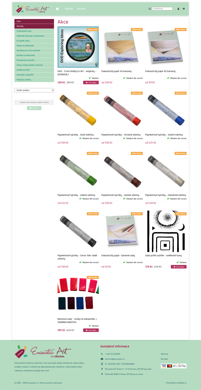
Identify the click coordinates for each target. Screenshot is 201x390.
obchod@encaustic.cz (115, 359)
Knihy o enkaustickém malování (30, 65)
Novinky (20, 26)
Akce (19, 21)
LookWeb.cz (181, 383)
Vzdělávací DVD (23, 70)
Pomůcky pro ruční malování (28, 50)
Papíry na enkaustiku (25, 45)
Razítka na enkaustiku (26, 55)
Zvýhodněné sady (24, 31)
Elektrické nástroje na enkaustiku (30, 36)
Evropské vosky (23, 41)
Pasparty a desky (24, 80)
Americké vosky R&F (25, 75)
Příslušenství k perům (25, 60)
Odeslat (35, 108)
